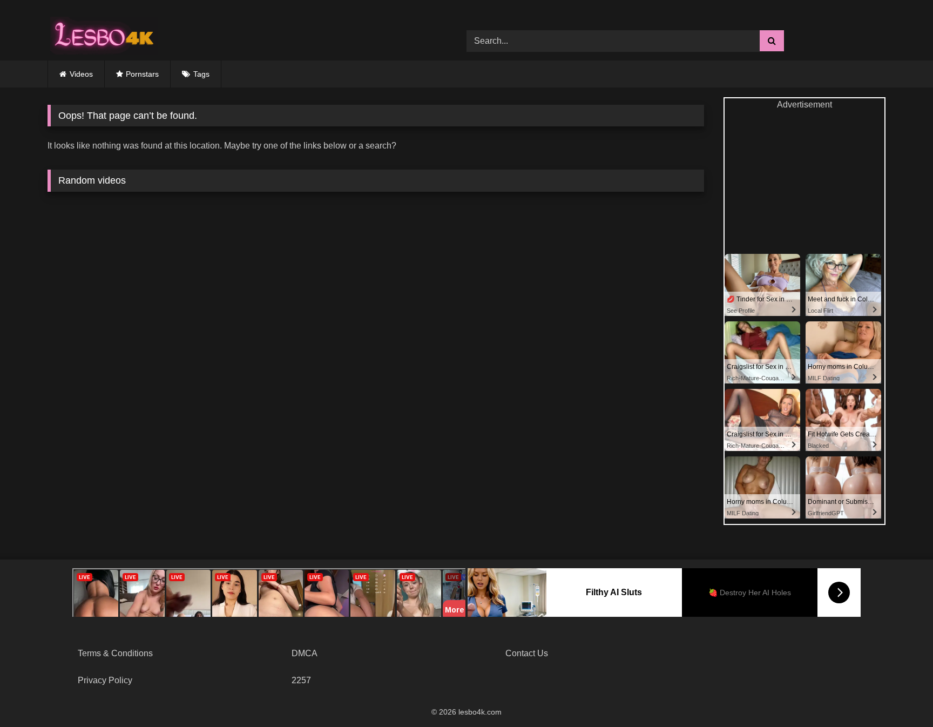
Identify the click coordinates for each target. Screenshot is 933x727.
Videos (81, 74)
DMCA (304, 653)
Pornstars (142, 74)
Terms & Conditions (115, 653)
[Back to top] (899, 694)
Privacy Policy (105, 680)
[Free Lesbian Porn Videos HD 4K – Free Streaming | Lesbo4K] (102, 33)
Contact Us (526, 653)
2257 (301, 680)
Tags (201, 74)
